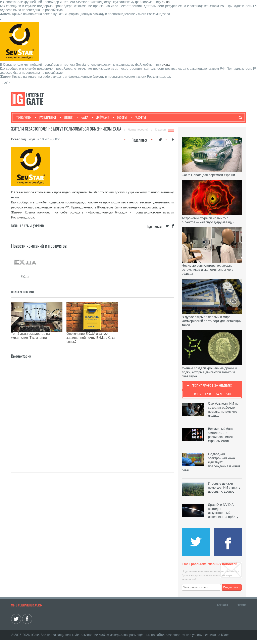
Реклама (241, 605)
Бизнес (68, 117)
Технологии (23, 117)
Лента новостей (138, 129)
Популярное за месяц (212, 394)
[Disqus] (92, 409)
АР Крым (26, 226)
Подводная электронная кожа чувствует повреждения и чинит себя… (211, 462)
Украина (39, 226)
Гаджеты (140, 117)
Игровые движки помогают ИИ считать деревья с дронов (224, 487)
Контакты (222, 605)
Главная (160, 129)
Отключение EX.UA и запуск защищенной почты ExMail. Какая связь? (91, 337)
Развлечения (47, 117)
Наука (84, 117)
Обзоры (122, 117)
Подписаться (231, 587)
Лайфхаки (102, 117)
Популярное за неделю (212, 385)
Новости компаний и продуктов (39, 246)
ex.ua (166, 2)
